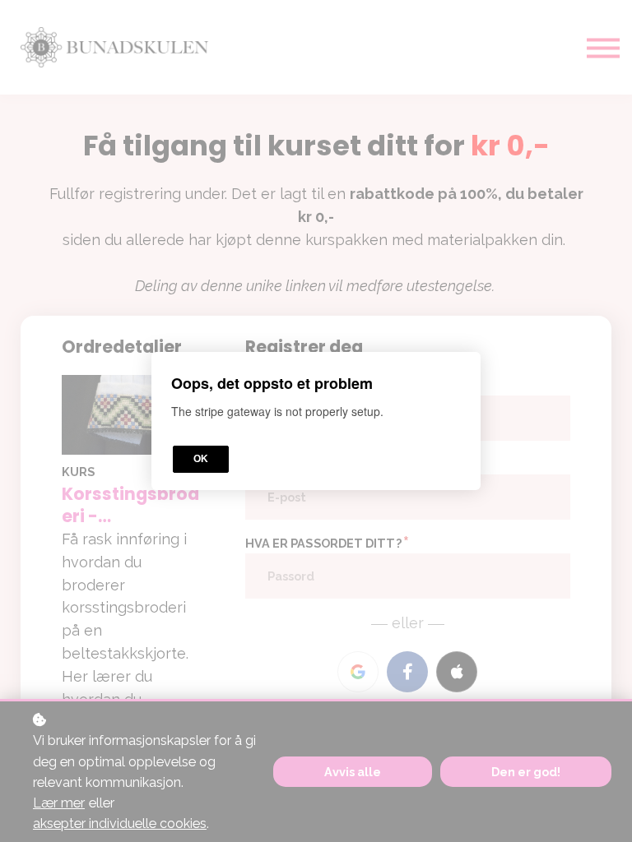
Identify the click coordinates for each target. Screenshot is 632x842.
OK (200, 459)
